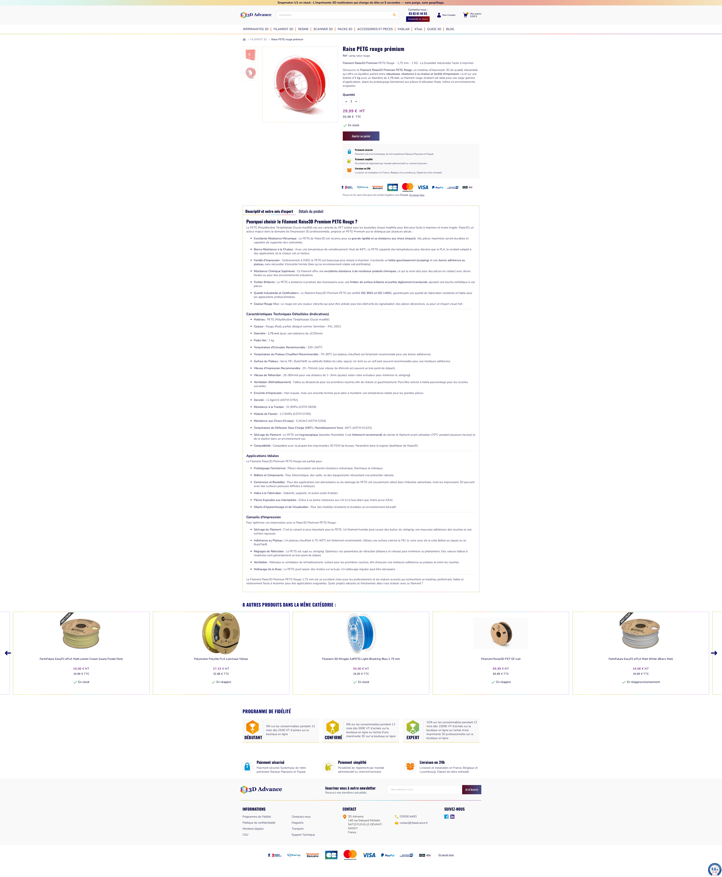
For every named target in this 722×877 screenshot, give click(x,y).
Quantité (349, 95)
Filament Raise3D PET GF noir (501, 659)
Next (714, 653)
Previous (8, 653)
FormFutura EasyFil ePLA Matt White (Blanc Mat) (641, 659)
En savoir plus (416, 195)
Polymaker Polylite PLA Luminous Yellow (221, 659)
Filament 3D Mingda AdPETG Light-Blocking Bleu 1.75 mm (361, 659)
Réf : (346, 55)
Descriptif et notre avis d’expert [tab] (269, 211)
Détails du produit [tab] (311, 211)
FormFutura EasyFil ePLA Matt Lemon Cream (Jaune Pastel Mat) (81, 659)
